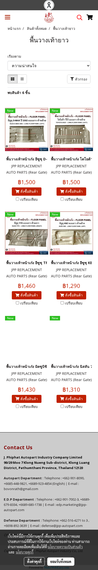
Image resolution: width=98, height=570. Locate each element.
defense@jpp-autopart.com (62, 525)
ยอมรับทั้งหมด (60, 561)
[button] (78, 17)
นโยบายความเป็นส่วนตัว (65, 546)
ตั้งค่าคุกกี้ (34, 561)
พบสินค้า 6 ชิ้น (19, 92)
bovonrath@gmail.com (21, 489)
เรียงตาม (16, 56)
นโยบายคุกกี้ (24, 552)
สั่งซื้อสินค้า (28, 191)
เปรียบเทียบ (29, 199)
